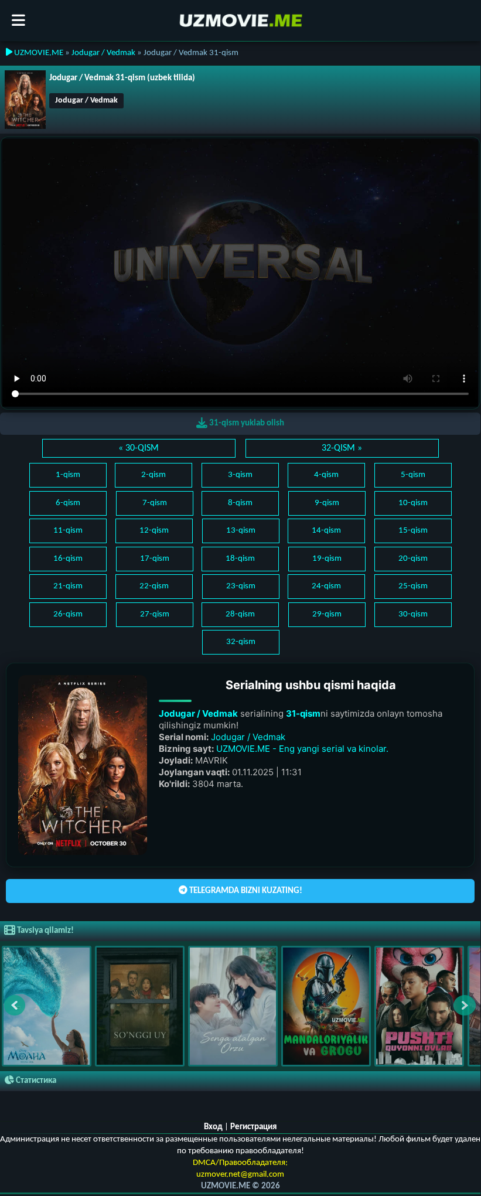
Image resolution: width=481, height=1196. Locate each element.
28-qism (240, 614)
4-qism (326, 475)
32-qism (240, 642)
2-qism (153, 475)
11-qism (68, 530)
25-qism (413, 586)
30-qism (413, 614)
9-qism (327, 503)
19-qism (327, 558)
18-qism (240, 558)
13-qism (240, 530)
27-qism (154, 614)
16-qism (68, 558)
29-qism (327, 614)
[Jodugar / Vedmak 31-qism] (25, 100)
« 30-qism (138, 448)
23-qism (240, 586)
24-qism (326, 586)
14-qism (326, 530)
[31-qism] (82, 765)
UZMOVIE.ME (37, 53)
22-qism (154, 586)
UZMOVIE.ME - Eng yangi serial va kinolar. (302, 748)
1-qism (68, 475)
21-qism (68, 586)
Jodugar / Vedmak (103, 53)
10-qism (413, 503)
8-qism (240, 503)
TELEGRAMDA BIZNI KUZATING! (244, 891)
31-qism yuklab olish (245, 423)
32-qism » (342, 448)
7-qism (154, 503)
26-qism (68, 614)
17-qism (154, 558)
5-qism (413, 475)
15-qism (413, 530)
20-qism (413, 558)
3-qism (240, 475)
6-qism (68, 503)
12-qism (154, 530)
